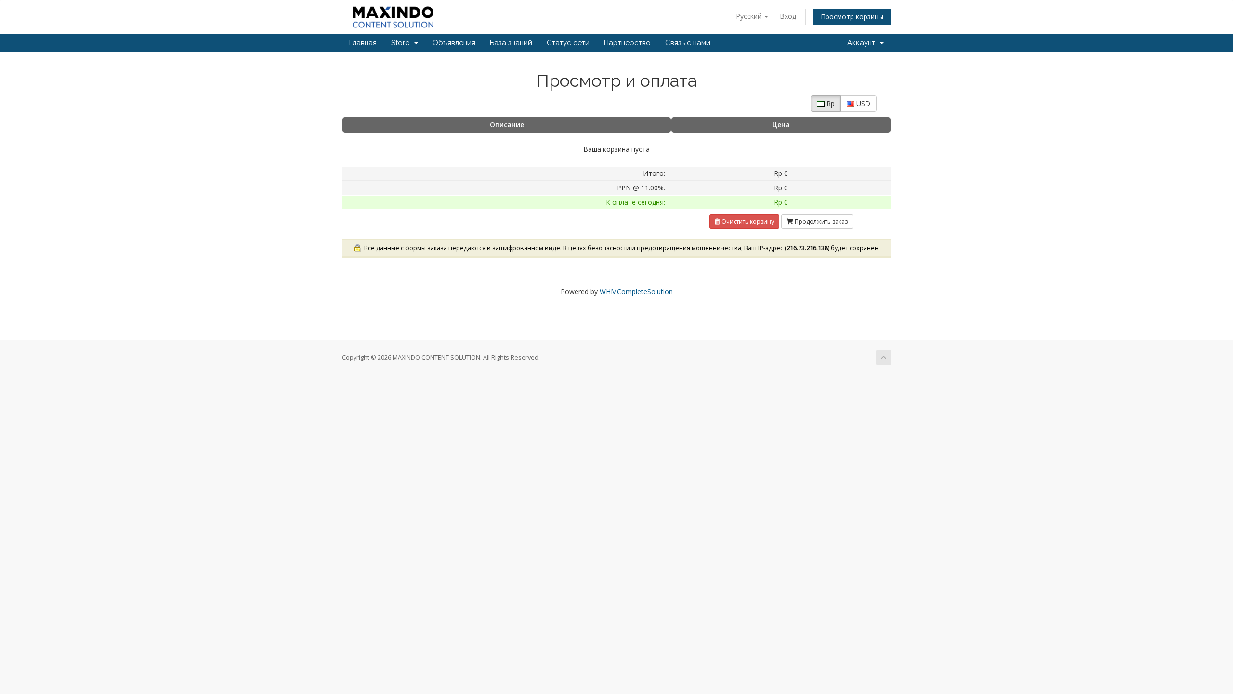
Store (402, 43)
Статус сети (568, 43)
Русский (749, 16)
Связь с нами (687, 43)
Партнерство (627, 43)
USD (862, 103)
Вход (788, 16)
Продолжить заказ (820, 221)
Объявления (454, 43)
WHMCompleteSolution (636, 291)
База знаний (511, 43)
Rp (830, 103)
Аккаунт (863, 43)
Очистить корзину (747, 221)
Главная (363, 43)
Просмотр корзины (852, 16)
